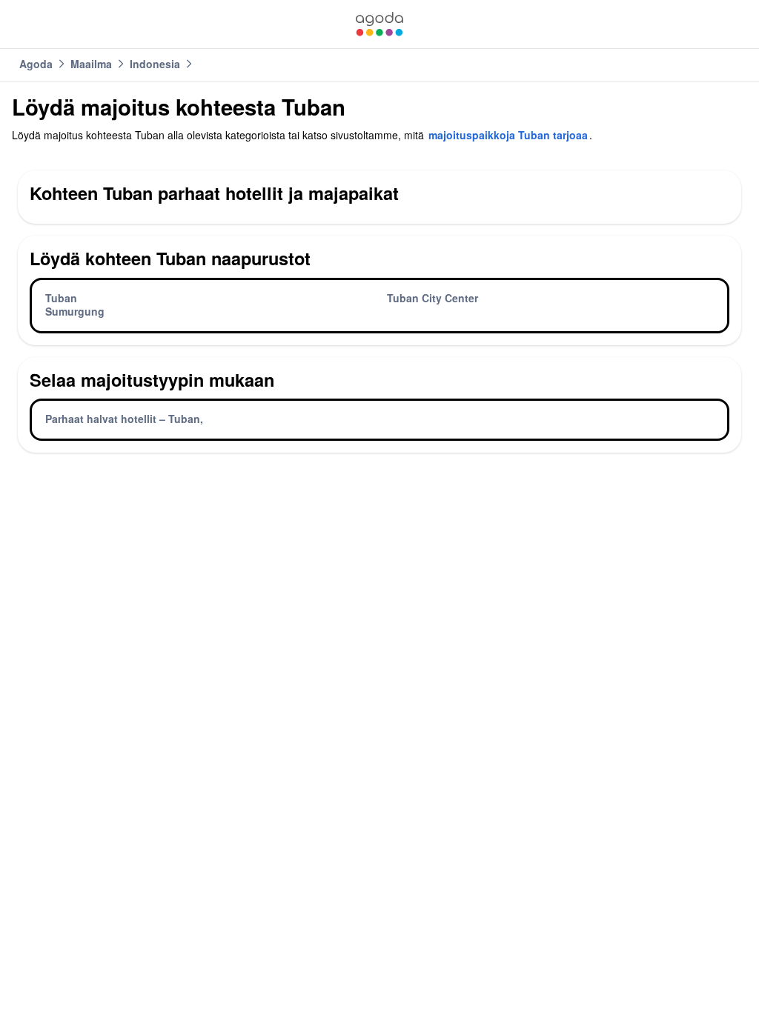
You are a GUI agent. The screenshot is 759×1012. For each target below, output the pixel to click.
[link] (379, 24)
